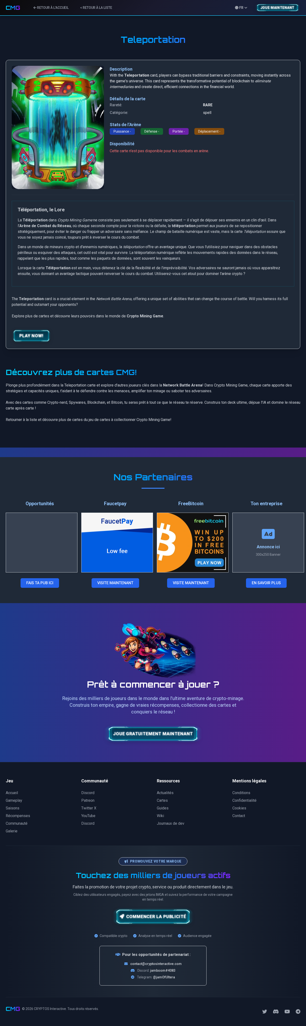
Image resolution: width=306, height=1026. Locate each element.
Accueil (12, 793)
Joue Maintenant (278, 8)
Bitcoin (117, 402)
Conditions (241, 793)
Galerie (11, 831)
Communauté (16, 823)
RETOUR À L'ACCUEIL (52, 8)
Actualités (165, 793)
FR (241, 8)
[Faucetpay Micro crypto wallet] (117, 542)
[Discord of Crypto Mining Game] (276, 1011)
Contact (238, 815)
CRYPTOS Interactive (50, 1009)
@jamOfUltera (164, 977)
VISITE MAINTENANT (115, 583)
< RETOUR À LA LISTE (96, 8)
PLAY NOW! (31, 335)
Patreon (87, 800)
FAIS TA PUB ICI (39, 583)
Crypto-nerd (57, 402)
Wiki (160, 815)
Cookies (239, 808)
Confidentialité (244, 800)
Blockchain (96, 402)
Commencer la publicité (156, 916)
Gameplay (14, 800)
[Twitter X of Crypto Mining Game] (264, 1011)
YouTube (88, 815)
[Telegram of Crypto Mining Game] (298, 1011)
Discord (87, 793)
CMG (13, 7)
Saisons (12, 808)
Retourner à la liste (21, 419)
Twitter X (88, 808)
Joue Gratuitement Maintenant (153, 733)
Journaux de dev (170, 823)
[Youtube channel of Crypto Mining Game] (287, 1011)
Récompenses (18, 815)
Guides (163, 808)
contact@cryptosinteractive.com (156, 964)
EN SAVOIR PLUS (266, 583)
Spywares (77, 402)
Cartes (162, 800)
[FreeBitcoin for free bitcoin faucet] (192, 542)
